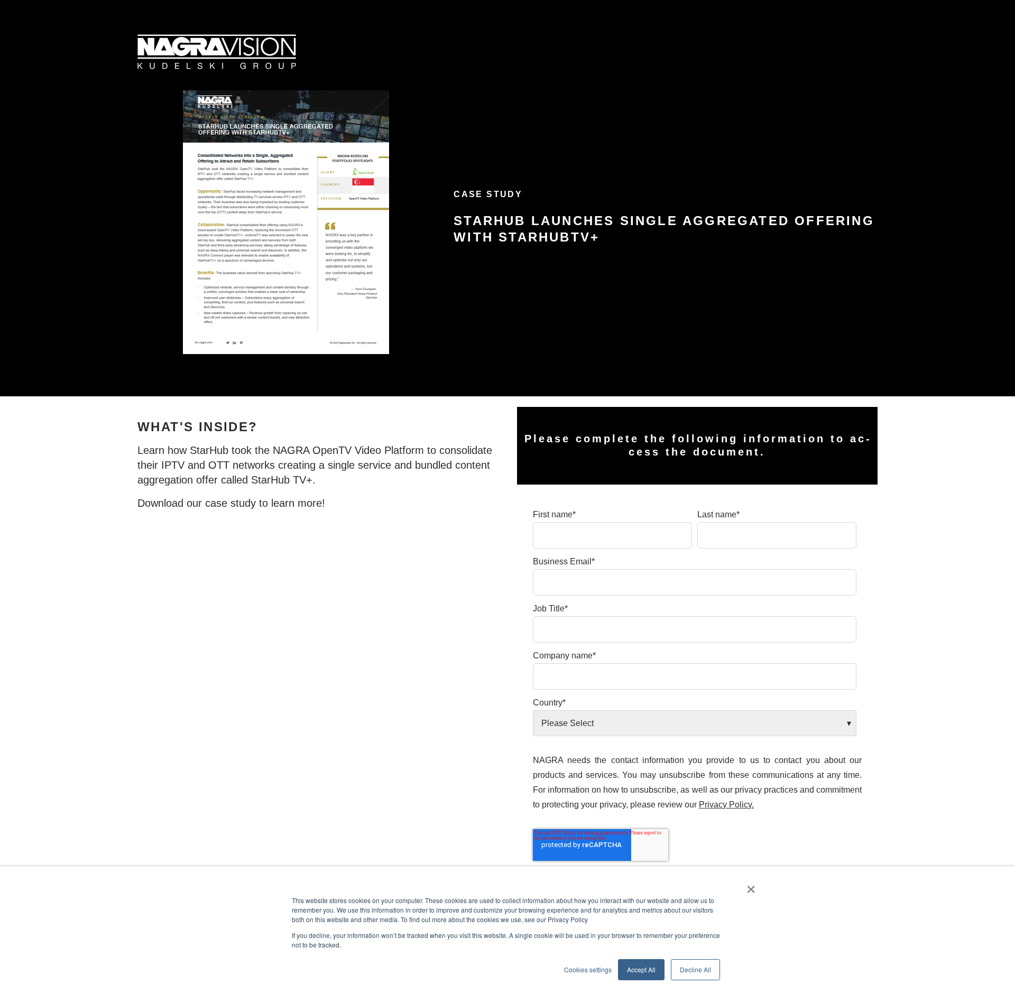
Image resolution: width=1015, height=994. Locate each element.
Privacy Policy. (726, 804)
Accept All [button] (641, 969)
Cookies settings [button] (588, 969)
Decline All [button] (695, 969)
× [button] (751, 885)
